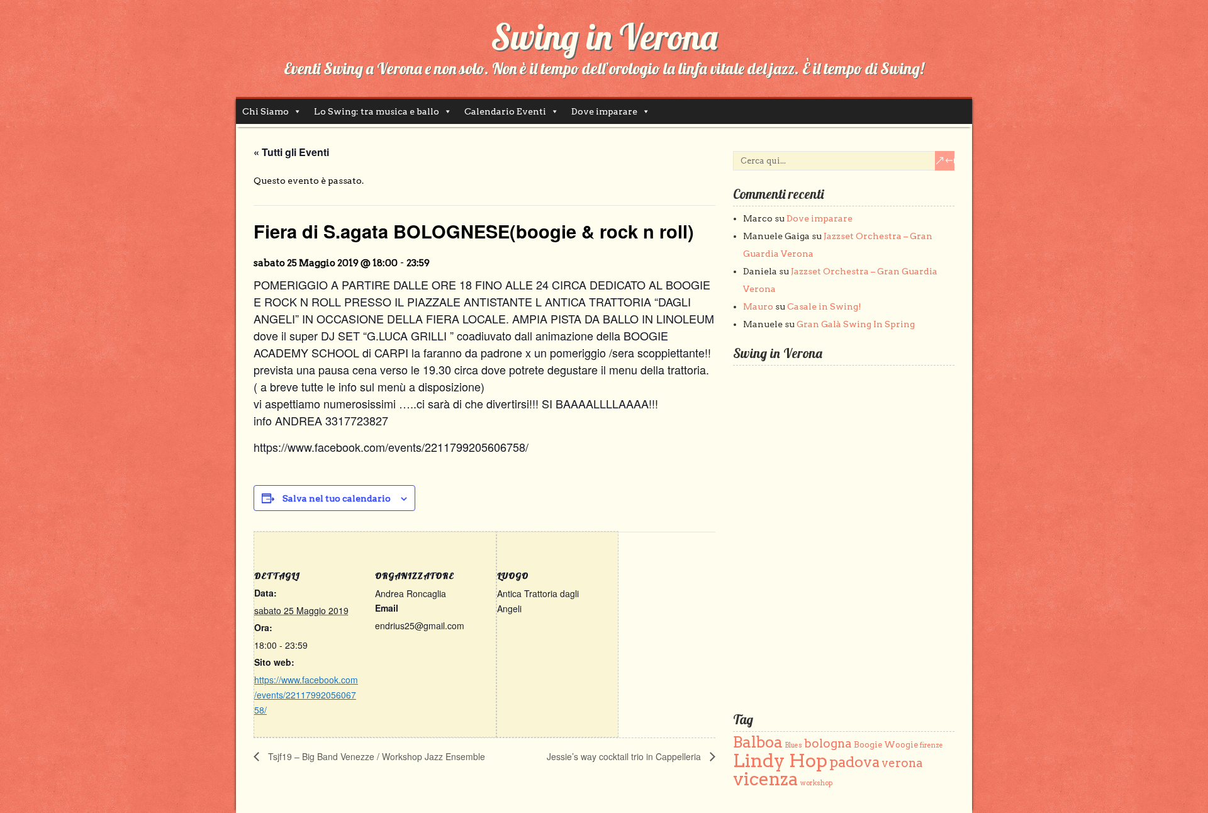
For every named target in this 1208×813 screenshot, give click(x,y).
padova (854, 762)
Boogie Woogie (886, 744)
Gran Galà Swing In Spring (856, 324)
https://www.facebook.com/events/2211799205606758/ (306, 694)
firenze (931, 745)
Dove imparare (604, 111)
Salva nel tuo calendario (336, 498)
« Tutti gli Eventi (291, 152)
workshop (816, 783)
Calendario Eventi (505, 111)
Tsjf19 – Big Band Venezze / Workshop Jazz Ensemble (375, 756)
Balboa (758, 742)
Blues (793, 745)
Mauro (758, 306)
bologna (828, 743)
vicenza (765, 779)
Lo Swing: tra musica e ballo (376, 111)
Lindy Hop (780, 760)
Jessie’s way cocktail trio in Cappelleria (625, 756)
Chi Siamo (265, 111)
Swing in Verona (604, 36)
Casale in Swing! (824, 306)
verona (902, 763)
